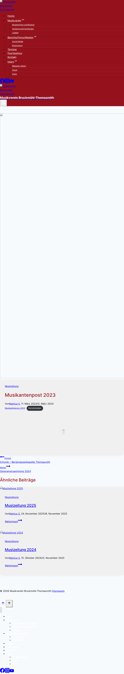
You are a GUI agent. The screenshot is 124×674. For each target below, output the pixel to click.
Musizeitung (17, 45)
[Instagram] (7, 82)
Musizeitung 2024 (20, 549)
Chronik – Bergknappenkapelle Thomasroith (25, 460)
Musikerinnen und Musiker (23, 25)
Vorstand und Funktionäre (23, 29)
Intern (14, 74)
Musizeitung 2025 (20, 505)
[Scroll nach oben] (3, 604)
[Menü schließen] (1, 609)
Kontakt (12, 57)
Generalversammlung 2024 (15, 469)
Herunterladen (34, 408)
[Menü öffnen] (3, 103)
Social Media (17, 41)
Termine (12, 49)
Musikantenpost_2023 (15, 408)
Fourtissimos (15, 53)
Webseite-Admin (19, 66)
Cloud (14, 70)
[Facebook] (2, 82)
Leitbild (15, 33)
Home (11, 15)
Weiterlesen (13, 521)
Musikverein (12, 620)
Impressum (58, 590)
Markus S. (14, 403)
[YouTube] (12, 82)
